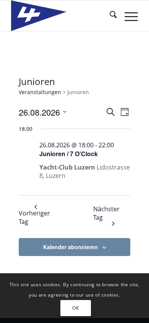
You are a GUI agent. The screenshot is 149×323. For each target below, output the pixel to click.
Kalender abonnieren (70, 247)
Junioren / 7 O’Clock (68, 153)
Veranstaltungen (40, 92)
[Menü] (127, 15)
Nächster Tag (106, 213)
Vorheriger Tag (34, 217)
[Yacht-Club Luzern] (61, 15)
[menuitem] (109, 15)
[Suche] (109, 15)
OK (75, 308)
